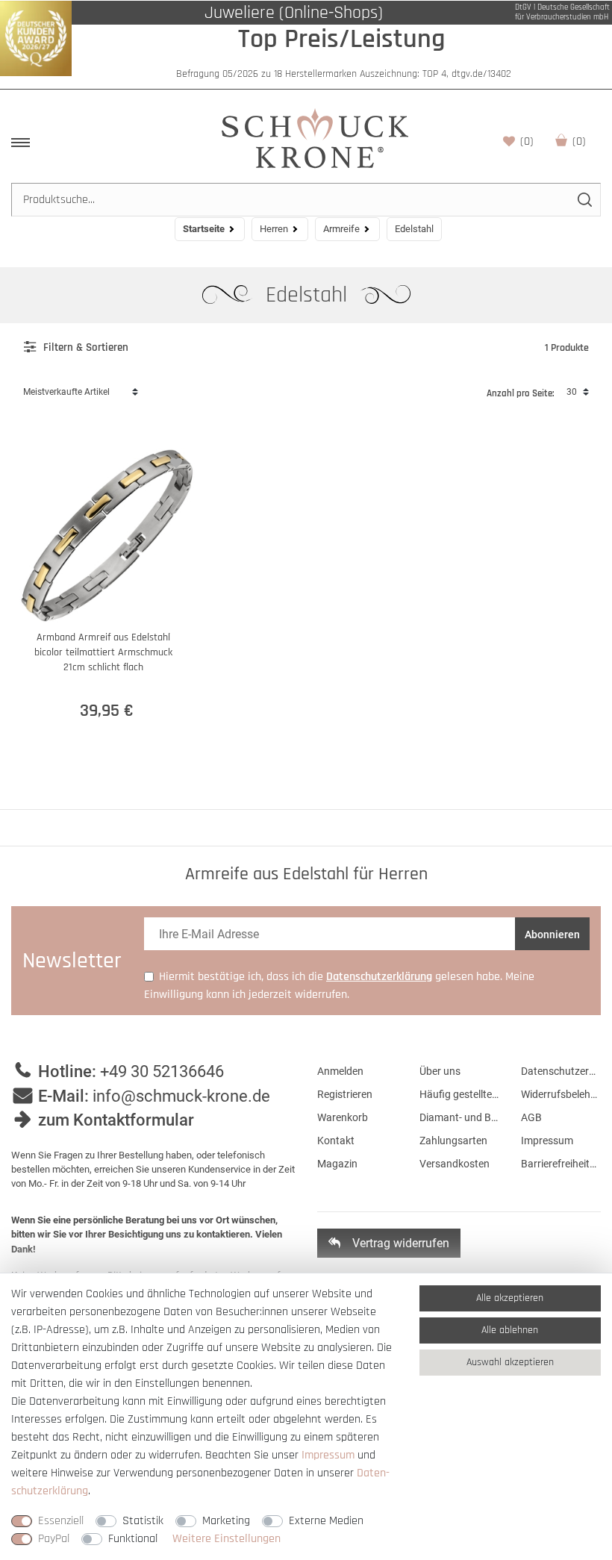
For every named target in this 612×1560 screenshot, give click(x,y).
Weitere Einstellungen (226, 1539)
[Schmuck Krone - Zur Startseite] (315, 138)
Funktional (132, 1539)
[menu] (20, 142)
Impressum (547, 1140)
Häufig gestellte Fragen (459, 1094)
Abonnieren (552, 934)
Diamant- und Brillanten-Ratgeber (459, 1117)
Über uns (439, 1071)
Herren (274, 228)
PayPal (53, 1539)
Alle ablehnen (509, 1330)
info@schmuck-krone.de (181, 1096)
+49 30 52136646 (162, 1071)
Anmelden (340, 1071)
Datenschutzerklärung (561, 1071)
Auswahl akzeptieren (510, 1362)
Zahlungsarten (453, 1140)
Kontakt (336, 1140)
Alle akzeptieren (509, 1298)
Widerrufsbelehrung (561, 1094)
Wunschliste (527, 141)
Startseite (204, 228)
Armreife (341, 228)
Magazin (337, 1164)
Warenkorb (579, 141)
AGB (531, 1117)
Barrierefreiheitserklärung (561, 1164)
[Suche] (584, 199)
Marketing (226, 1521)
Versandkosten (454, 1164)
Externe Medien (326, 1521)
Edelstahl (309, 295)
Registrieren (344, 1094)
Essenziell (61, 1521)
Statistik (142, 1521)
